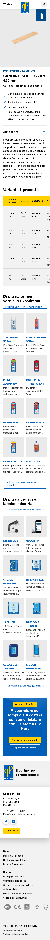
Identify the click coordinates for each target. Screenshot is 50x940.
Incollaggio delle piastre (14, 876)
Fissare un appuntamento (25, 740)
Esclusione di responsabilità (15, 934)
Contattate (12, 830)
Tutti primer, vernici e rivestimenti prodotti (22, 306)
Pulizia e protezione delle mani (17, 893)
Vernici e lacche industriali (15, 897)
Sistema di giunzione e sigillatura (18, 885)
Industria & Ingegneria (13, 864)
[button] (44, 4)
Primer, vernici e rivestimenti (19, 70)
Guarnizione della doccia (14, 880)
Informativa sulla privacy (13, 930)
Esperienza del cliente (25, 747)
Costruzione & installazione (16, 860)
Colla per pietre (10, 889)
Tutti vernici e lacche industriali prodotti (25, 509)
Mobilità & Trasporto (13, 855)
